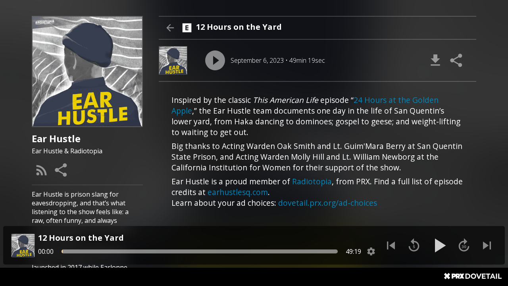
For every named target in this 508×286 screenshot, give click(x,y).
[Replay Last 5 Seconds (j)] (414, 245)
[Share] (61, 170)
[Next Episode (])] (487, 245)
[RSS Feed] (42, 170)
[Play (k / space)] (439, 245)
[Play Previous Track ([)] (391, 245)
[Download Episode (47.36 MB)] (435, 60)
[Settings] (371, 251)
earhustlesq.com (238, 192)
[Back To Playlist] (170, 28)
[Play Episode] (215, 60)
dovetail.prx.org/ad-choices (327, 202)
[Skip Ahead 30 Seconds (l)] (464, 245)
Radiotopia (312, 181)
